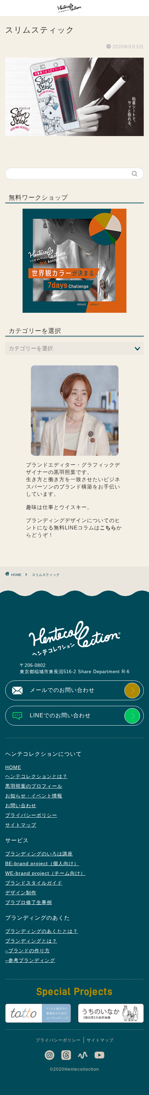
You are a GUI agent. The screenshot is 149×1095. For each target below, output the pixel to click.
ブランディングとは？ (31, 941)
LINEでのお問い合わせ (60, 715)
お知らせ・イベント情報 (33, 796)
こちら (108, 527)
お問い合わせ (20, 805)
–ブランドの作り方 (27, 950)
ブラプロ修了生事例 (28, 902)
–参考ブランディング (30, 960)
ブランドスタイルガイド (33, 883)
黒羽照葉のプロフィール (33, 786)
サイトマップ (20, 825)
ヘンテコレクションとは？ (36, 776)
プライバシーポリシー (31, 815)
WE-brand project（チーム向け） (45, 873)
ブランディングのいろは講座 (39, 853)
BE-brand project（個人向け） (42, 863)
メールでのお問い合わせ (62, 690)
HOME (13, 767)
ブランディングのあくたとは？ (41, 931)
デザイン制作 (20, 892)
